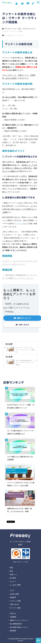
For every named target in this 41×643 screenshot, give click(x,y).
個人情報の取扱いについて (19, 627)
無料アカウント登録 (33, 3)
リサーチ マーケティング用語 (12, 31)
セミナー (13, 581)
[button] (38, 2)
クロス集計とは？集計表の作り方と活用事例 (20, 458)
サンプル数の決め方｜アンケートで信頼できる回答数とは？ (20, 432)
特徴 (11, 567)
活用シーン (13, 574)
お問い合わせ (22, 3)
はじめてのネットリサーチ (14, 35)
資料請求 (13, 597)
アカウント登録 (15, 601)
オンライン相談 (15, 608)
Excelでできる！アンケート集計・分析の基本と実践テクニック (20, 406)
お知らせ (13, 613)
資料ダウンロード (28, 3)
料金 (11, 571)
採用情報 (13, 631)
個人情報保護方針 (16, 624)
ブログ (12, 590)
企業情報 (13, 617)
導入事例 (13, 578)
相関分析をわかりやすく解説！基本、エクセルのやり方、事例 (19, 510)
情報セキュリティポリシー (19, 620)
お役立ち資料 (14, 594)
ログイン (16, 3)
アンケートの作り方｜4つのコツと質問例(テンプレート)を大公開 (20, 484)
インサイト (6, 261)
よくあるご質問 (15, 585)
